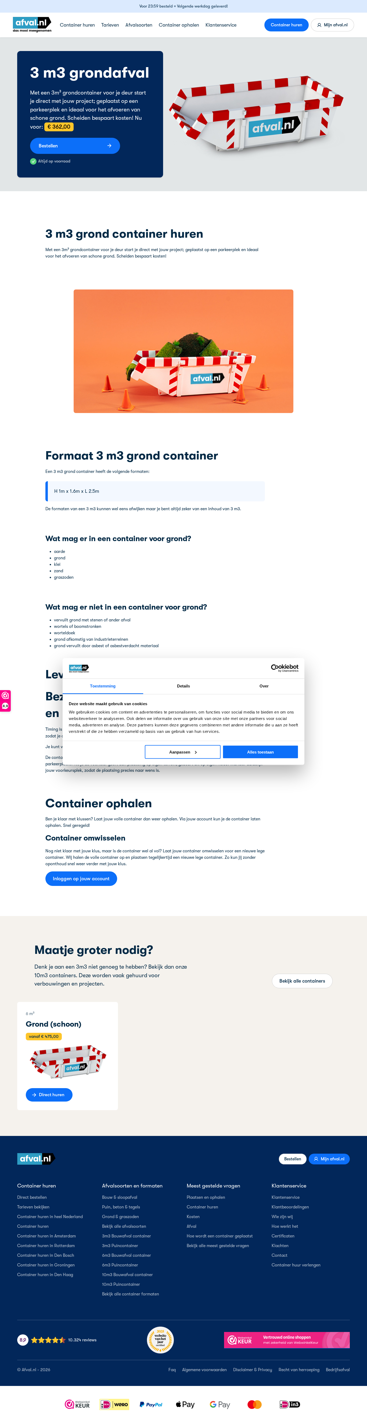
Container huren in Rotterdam (46, 1245)
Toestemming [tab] (103, 686)
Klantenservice (221, 25)
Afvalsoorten (138, 25)
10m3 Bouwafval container (127, 1274)
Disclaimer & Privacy (252, 1369)
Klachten (280, 1245)
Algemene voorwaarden (204, 1369)
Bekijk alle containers (302, 981)
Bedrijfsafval (338, 1369)
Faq (172, 1369)
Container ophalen (179, 25)
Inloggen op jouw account (81, 878)
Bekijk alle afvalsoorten (124, 1226)
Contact (279, 1255)
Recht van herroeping (299, 1369)
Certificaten (283, 1236)
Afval (191, 1226)
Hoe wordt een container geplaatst (220, 1236)
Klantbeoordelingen (290, 1207)
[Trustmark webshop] (287, 1340)
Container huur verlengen (296, 1265)
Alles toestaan (260, 751)
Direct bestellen (32, 1197)
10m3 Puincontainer (121, 1284)
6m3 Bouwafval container (126, 1255)
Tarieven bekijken (33, 1207)
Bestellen (292, 1159)
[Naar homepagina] (36, 1159)
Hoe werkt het (285, 1226)
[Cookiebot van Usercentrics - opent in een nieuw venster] (274, 668)
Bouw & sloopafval (119, 1197)
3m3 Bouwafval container (126, 1236)
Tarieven (110, 25)
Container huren (77, 25)
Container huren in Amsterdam (46, 1236)
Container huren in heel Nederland (50, 1216)
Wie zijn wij (282, 1216)
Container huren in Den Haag (45, 1274)
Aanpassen (179, 751)
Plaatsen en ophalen (206, 1197)
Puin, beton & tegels (121, 1207)
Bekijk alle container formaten (130, 1294)
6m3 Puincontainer (120, 1265)
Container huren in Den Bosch (45, 1255)
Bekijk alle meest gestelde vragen (218, 1245)
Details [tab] (183, 686)
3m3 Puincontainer (120, 1245)
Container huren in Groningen (46, 1265)
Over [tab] (264, 686)
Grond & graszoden (120, 1216)
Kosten (193, 1216)
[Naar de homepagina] (32, 25)
